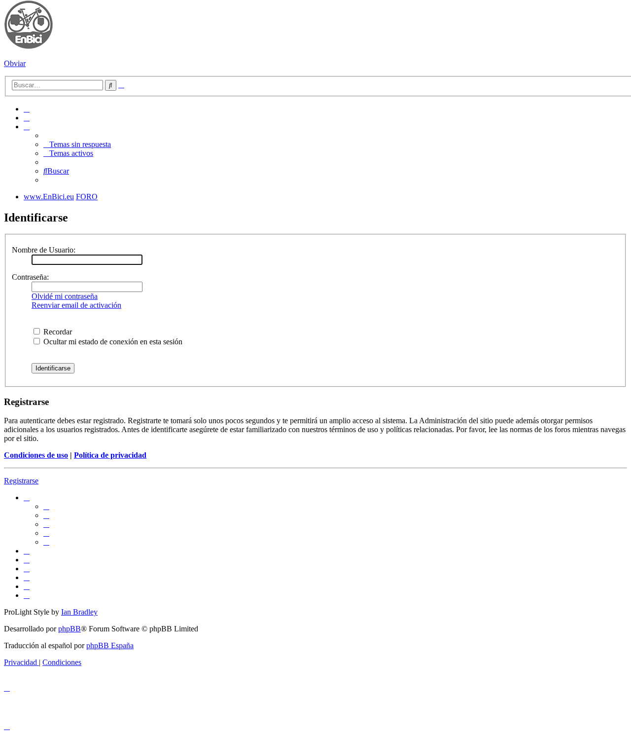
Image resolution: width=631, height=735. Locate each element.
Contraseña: (30, 277)
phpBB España (110, 645)
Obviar (15, 63)
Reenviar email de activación (76, 305)
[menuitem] (27, 109)
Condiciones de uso (36, 455)
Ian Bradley (79, 612)
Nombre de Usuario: (43, 250)
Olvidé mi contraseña (65, 296)
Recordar (56, 332)
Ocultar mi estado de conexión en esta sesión (111, 341)
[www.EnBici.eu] (28, 46)
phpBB (69, 629)
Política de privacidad (110, 455)
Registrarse (21, 481)
